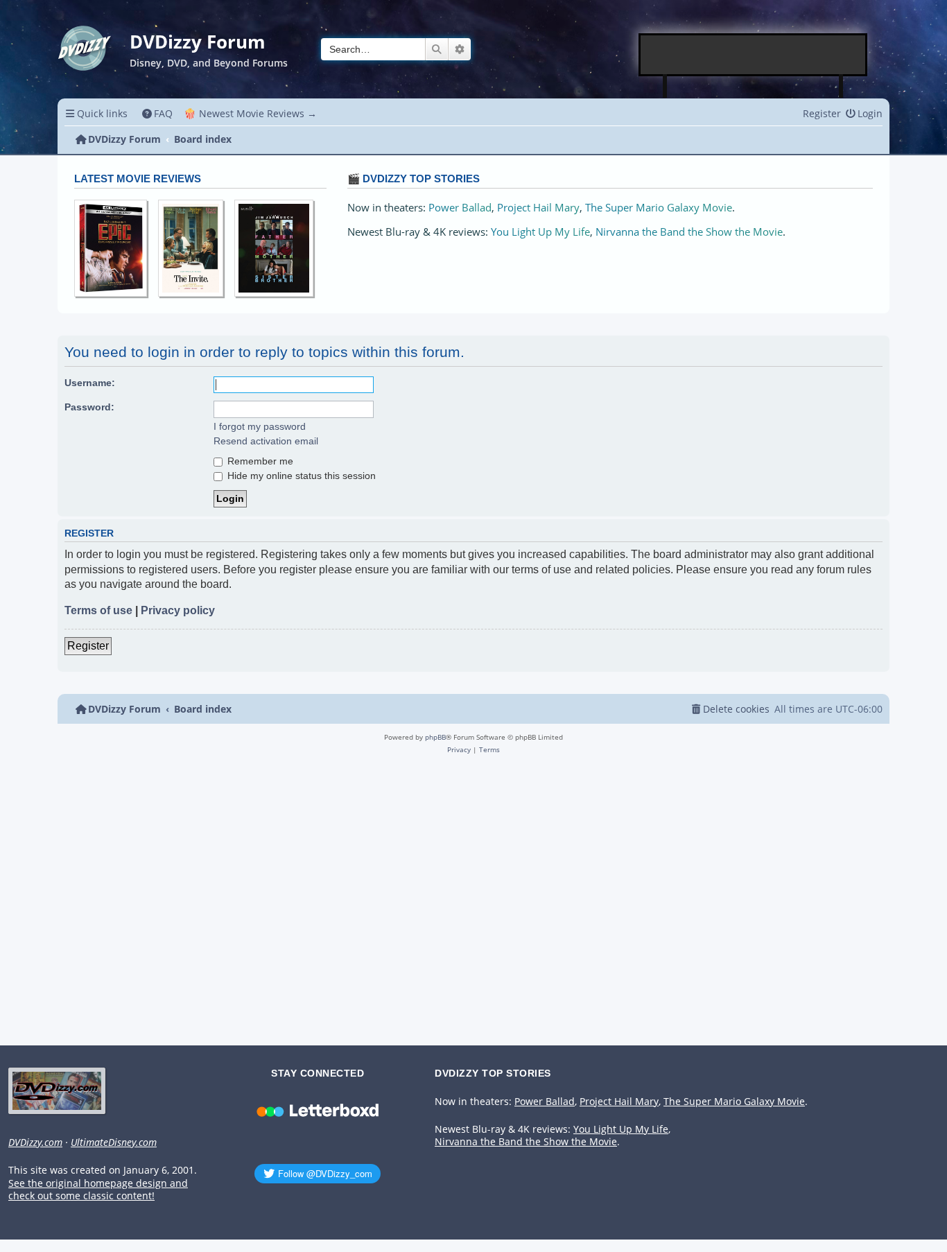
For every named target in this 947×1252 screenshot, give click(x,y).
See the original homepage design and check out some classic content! (98, 1190)
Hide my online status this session (300, 475)
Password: (89, 406)
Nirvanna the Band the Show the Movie (689, 232)
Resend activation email (266, 440)
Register (88, 646)
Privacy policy (178, 610)
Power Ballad (460, 207)
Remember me (259, 461)
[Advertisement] (754, 54)
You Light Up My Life (540, 232)
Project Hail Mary (538, 207)
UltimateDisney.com (114, 1142)
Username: (89, 382)
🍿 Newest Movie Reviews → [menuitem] (250, 113)
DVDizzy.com (35, 1142)
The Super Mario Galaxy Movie (658, 207)
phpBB (435, 737)
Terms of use (98, 610)
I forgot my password (260, 426)
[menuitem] (157, 113)
